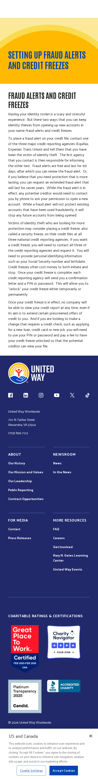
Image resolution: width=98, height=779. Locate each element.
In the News (62, 472)
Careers (59, 538)
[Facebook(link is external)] (10, 395)
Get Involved (63, 546)
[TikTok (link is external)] (87, 395)
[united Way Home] (31, 373)
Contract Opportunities (26, 498)
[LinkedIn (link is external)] (25, 395)
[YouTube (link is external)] (56, 395)
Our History (16, 463)
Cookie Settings (31, 770)
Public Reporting (20, 489)
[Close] (91, 736)
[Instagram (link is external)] (41, 395)
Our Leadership (20, 481)
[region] (49, 754)
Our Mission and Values (25, 472)
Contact (14, 529)
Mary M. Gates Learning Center (70, 558)
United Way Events (67, 569)
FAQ (56, 529)
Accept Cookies (64, 770)
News (57, 463)
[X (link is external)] (72, 395)
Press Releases (19, 538)
